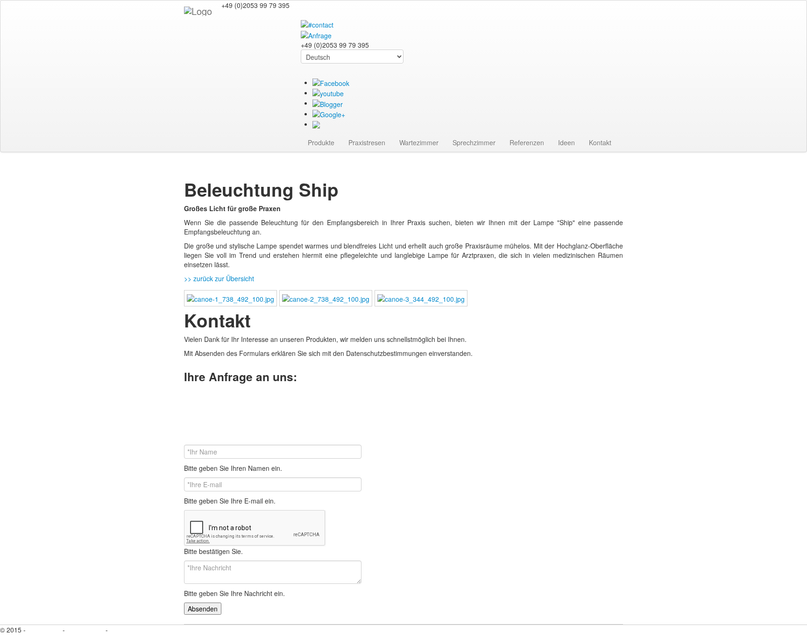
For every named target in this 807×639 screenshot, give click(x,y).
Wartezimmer (419, 142)
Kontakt (600, 142)
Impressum (45, 629)
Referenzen (527, 142)
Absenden (203, 608)
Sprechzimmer (474, 142)
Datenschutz (85, 629)
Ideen (566, 142)
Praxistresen (366, 142)
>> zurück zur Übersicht (219, 278)
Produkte (321, 142)
